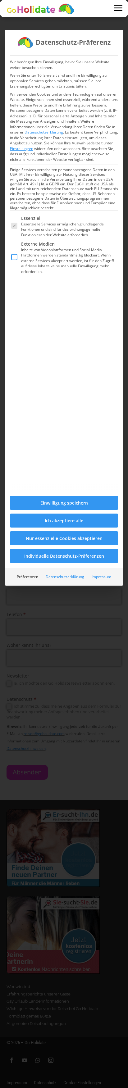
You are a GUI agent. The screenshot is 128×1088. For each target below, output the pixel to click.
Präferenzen (27, 576)
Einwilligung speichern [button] (64, 503)
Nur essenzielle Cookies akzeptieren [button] (64, 538)
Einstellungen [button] (21, 148)
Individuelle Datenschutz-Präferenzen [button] (64, 556)
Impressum (101, 576)
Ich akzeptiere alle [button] (64, 521)
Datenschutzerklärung (44, 132)
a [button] (118, 9)
